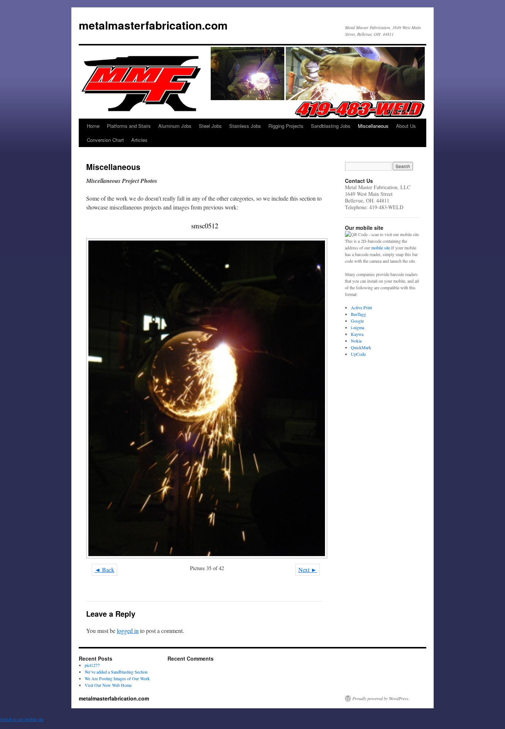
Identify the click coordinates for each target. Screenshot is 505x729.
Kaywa (357, 334)
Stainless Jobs (245, 125)
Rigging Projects (286, 125)
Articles (139, 139)
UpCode (358, 354)
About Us (406, 125)
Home (93, 125)
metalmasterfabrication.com (153, 25)
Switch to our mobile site (22, 719)
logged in (128, 630)
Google (357, 321)
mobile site (380, 248)
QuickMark (361, 347)
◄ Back (104, 569)
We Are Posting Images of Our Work (117, 678)
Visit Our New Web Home (108, 685)
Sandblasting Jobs (330, 125)
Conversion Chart (105, 139)
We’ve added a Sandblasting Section (116, 672)
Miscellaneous (373, 125)
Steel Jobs (210, 125)
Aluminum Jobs (175, 125)
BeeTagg (358, 314)
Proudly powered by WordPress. (381, 698)
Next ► (307, 569)
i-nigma (357, 327)
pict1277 (92, 665)
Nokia (356, 341)
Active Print (361, 307)
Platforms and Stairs (129, 125)
